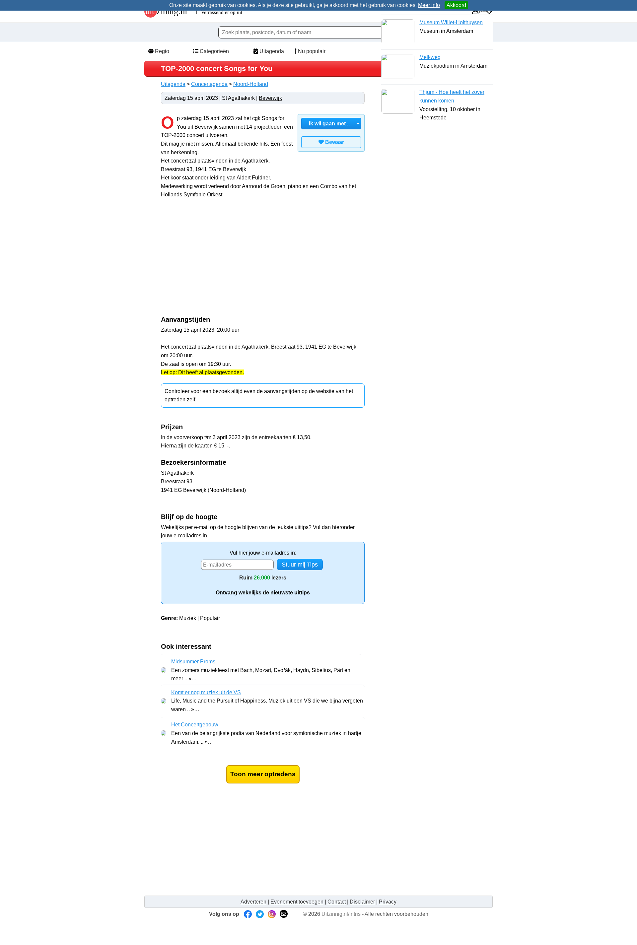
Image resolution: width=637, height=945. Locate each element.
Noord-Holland (250, 84)
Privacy (387, 902)
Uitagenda (271, 51)
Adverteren (253, 902)
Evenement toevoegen (296, 902)
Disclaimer (362, 902)
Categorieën (213, 51)
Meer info (429, 5)
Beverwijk (270, 98)
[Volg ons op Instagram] (272, 914)
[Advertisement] (216, 260)
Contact (336, 902)
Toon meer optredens (263, 774)
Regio (161, 51)
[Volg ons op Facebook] (248, 914)
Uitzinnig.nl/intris (341, 914)
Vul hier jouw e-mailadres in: (263, 553)
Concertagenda (209, 84)
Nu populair (311, 51)
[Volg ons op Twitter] (260, 914)
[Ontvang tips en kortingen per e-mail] (284, 914)
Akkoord (456, 5)
